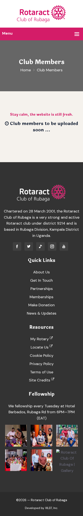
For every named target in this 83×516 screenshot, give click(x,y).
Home (25, 70)
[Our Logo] (41, 13)
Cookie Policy (41, 355)
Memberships (41, 296)
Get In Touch (41, 280)
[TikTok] (40, 246)
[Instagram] (52, 246)
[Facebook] (17, 246)
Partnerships (41, 288)
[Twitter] (28, 246)
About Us (41, 272)
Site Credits (40, 380)
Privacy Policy (42, 363)
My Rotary (40, 339)
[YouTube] (64, 246)
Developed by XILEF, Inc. (41, 508)
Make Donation (41, 305)
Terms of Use (41, 372)
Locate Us (40, 347)
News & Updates (41, 313)
